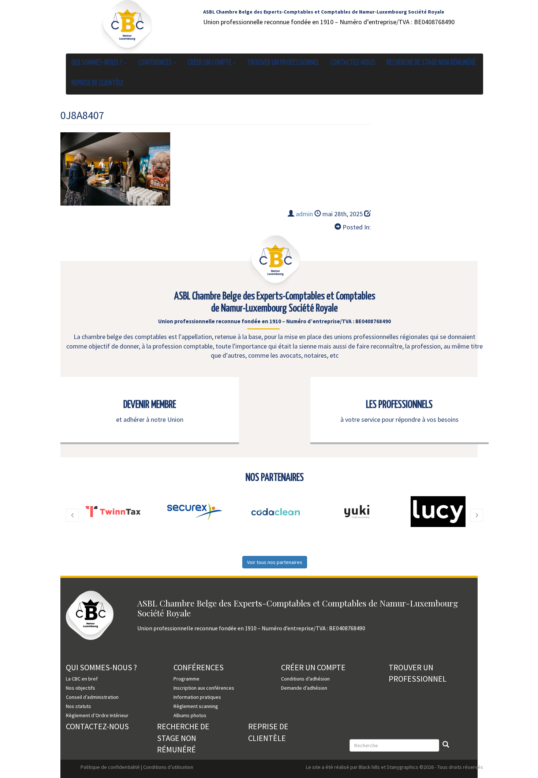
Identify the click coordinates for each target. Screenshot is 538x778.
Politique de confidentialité (110, 767)
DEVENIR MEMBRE (149, 405)
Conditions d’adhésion (305, 678)
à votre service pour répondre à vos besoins (399, 419)
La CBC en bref (82, 678)
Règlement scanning (195, 706)
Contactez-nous (353, 62)
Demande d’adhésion (304, 688)
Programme (186, 678)
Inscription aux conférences (203, 688)
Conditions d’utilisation (168, 767)
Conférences (155, 62)
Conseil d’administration (92, 697)
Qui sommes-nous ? (97, 62)
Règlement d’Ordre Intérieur (97, 715)
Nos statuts (78, 706)
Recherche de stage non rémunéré (431, 62)
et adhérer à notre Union (149, 419)
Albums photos (189, 715)
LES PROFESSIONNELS (399, 405)
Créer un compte (209, 62)
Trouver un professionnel (283, 62)
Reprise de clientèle (97, 83)
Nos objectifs (80, 688)
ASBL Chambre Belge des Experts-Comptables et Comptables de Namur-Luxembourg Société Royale (323, 11)
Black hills (369, 767)
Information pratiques (197, 697)
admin (304, 214)
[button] (72, 515)
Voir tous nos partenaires (274, 562)
